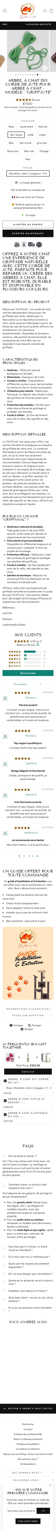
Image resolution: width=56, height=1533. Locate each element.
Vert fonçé (16, 134)
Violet (42, 134)
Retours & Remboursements (28, 1439)
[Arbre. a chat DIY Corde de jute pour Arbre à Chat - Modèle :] (5, 1380)
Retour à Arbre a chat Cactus (30, 1408)
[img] (22, 692)
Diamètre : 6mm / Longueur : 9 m (28, 173)
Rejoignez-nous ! (27, 1480)
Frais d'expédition (28, 107)
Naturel (43, 126)
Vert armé (25, 142)
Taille (28, 167)
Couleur (28, 121)
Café (30, 134)
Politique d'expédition (28, 1444)
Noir (28, 159)
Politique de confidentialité (28, 1434)
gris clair (42, 142)
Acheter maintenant (28, 233)
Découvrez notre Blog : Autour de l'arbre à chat (28, 1454)
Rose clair (13, 151)
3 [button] (28, 856)
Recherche (28, 1424)
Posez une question (28, 1015)
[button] (24, 99)
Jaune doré (26, 126)
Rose (11, 126)
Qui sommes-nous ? (28, 1459)
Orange (44, 151)
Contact (28, 1429)
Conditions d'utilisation (28, 1449)
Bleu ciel (29, 151)
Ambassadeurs (28, 1463)
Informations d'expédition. (28, 1009)
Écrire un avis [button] (28, 673)
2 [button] (24, 856)
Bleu (11, 142)
